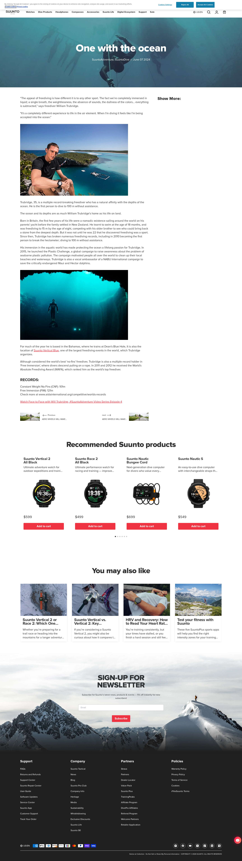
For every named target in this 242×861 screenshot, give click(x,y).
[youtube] (190, 845)
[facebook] (182, 845)
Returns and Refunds (30, 774)
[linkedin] (212, 845)
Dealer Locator (128, 780)
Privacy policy (22, 7)
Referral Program (129, 814)
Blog (73, 780)
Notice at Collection (136, 854)
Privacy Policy (178, 774)
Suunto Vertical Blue (46, 350)
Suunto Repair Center (30, 786)
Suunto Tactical (78, 769)
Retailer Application (130, 825)
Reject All (185, 4)
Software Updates (29, 797)
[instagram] (175, 845)
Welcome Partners (130, 819)
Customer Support (29, 814)
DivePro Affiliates (129, 808)
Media (74, 802)
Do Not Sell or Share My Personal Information (163, 854)
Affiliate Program (129, 802)
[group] (43, 612)
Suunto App (26, 808)
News (73, 774)
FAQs (22, 769)
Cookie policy (10, 7)
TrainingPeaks (128, 797)
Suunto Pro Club (79, 786)
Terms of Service (179, 780)
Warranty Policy (178, 769)
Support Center (27, 780)
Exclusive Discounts (80, 819)
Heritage (75, 797)
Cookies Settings (165, 4)
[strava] (219, 845)
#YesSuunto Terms (180, 791)
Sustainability (77, 808)
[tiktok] (204, 845)
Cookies (175, 786)
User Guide (25, 791)
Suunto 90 (76, 830)
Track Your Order (28, 819)
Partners (125, 774)
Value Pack (126, 786)
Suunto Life (76, 825)
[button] (115, 536)
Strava (124, 769)
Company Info (77, 791)
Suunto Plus (127, 791)
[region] (121, 5)
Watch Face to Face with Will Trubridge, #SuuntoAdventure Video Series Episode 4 (71, 401)
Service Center (27, 802)
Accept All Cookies (205, 4)
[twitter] (197, 845)
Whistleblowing (78, 814)
